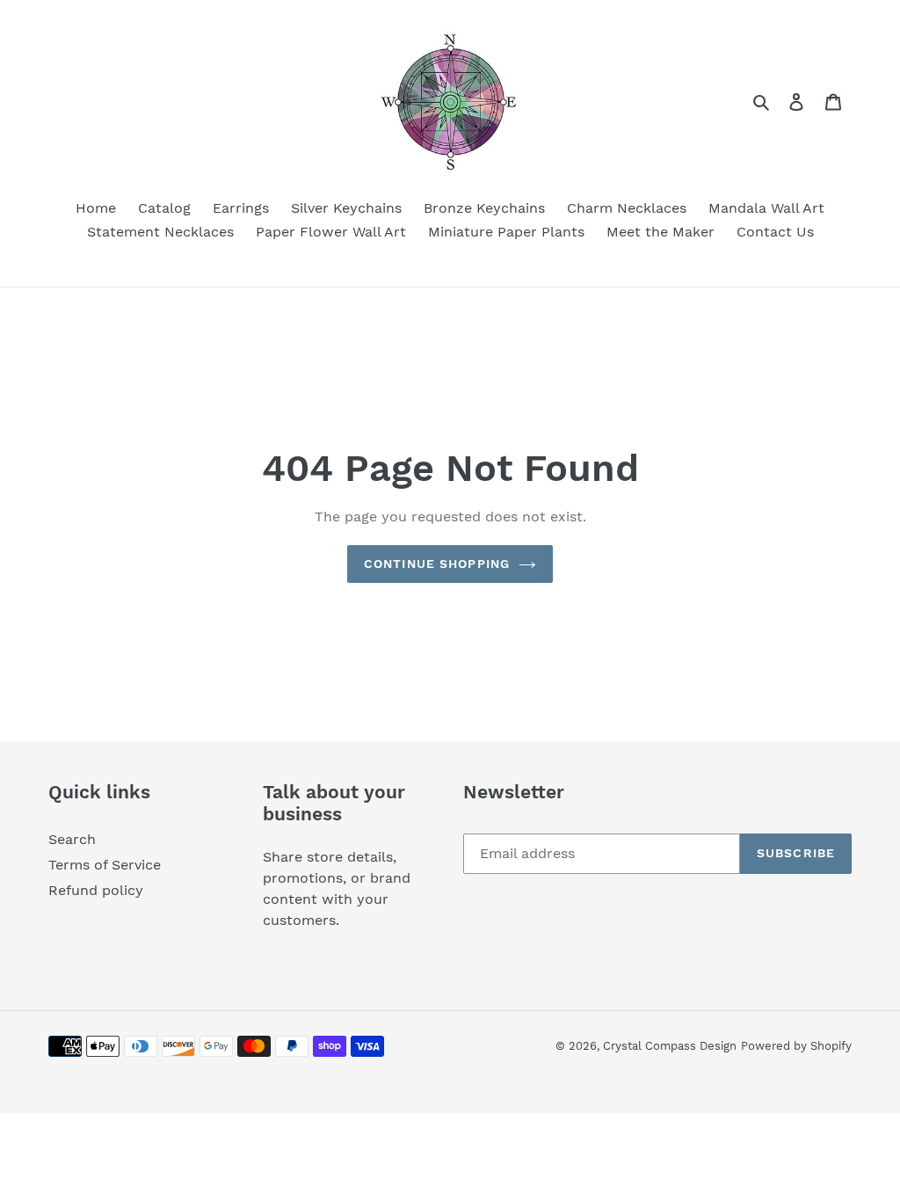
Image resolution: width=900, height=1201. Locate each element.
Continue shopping (437, 564)
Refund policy (95, 890)
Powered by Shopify (796, 1045)
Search (72, 839)
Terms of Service (104, 864)
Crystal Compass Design (670, 1045)
